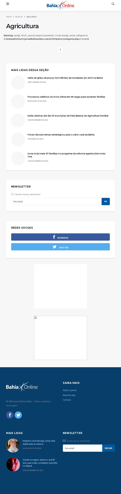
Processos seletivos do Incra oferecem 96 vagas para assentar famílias (66, 96)
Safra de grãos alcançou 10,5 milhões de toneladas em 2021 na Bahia (65, 77)
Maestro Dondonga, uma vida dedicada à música (39, 442)
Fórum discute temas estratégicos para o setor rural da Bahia (61, 134)
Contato (67, 399)
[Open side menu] (7, 3)
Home (9, 16)
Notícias (19, 16)
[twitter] (18, 415)
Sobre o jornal (69, 390)
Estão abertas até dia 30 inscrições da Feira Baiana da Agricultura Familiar (68, 115)
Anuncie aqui (69, 395)
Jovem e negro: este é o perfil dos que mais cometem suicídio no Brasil (40, 462)
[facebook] (9, 415)
